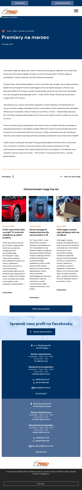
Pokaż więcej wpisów (41, 309)
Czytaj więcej (7, 292)
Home (9, 31)
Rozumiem (41, 484)
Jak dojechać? (41, 393)
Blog (15, 31)
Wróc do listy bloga (72, 176)
